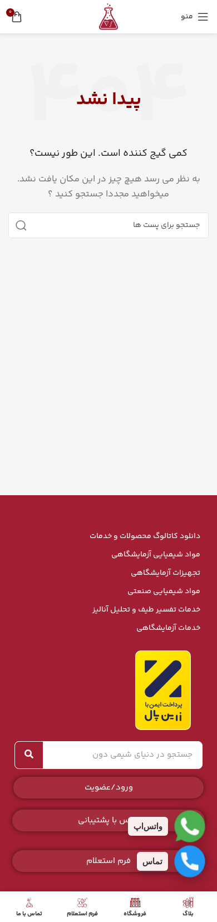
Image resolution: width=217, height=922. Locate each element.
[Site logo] (108, 16)
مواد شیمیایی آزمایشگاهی (155, 555)
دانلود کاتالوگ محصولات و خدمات (145, 536)
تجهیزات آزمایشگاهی (165, 573)
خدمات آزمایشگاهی (168, 628)
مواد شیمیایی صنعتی (163, 591)
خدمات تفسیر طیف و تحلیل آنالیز (146, 610)
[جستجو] (21, 225)
